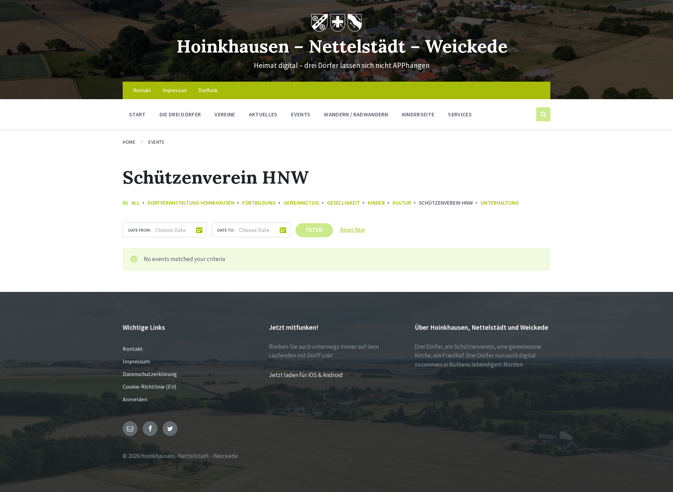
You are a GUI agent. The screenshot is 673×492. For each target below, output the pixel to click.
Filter (314, 230)
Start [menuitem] (137, 114)
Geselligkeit (343, 202)
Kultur (402, 202)
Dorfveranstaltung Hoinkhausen (191, 202)
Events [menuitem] (300, 114)
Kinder (376, 202)
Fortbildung (259, 202)
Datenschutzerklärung (150, 373)
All (135, 202)
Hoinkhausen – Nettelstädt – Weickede (342, 46)
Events (156, 142)
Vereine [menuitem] (225, 114)
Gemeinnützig (301, 202)
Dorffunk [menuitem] (208, 90)
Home (129, 142)
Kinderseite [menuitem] (418, 114)
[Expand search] (543, 114)
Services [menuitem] (460, 114)
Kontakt (133, 348)
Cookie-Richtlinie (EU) (149, 386)
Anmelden (135, 399)
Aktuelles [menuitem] (263, 114)
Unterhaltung (500, 202)
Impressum (136, 361)
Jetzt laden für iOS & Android (306, 375)
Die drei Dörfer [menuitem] (180, 114)
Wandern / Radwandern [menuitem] (356, 114)
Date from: (139, 230)
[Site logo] (336, 29)
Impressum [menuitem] (175, 90)
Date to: (225, 230)
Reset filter (352, 229)
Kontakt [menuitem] (142, 90)
